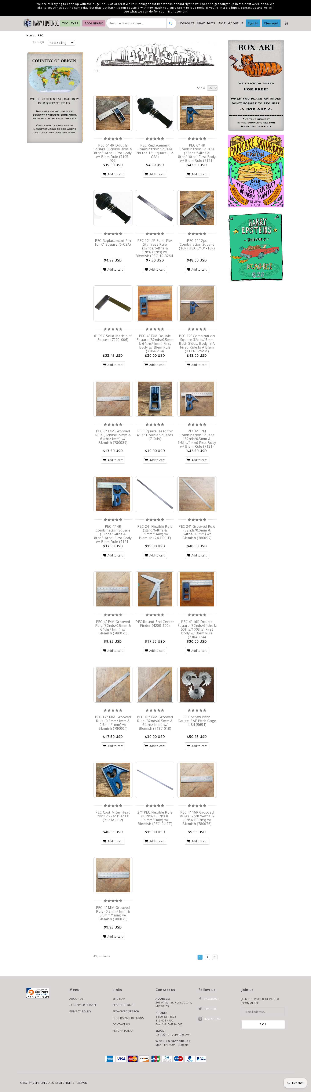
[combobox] (136, 23)
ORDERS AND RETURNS (128, 1018)
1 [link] (200, 957)
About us (236, 23)
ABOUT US (76, 999)
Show (201, 88)
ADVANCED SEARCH (126, 1011)
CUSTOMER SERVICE (83, 1005)
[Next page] (214, 957)
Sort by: (38, 42)
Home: (30, 35)
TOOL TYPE (70, 23)
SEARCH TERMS (123, 1005)
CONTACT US (121, 1024)
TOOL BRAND (93, 23)
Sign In (253, 23)
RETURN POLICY (123, 1030)
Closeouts (186, 23)
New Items (206, 23)
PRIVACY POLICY (80, 1011)
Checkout (271, 23)
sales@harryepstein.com (173, 1034)
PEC (40, 35)
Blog (222, 23)
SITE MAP (119, 999)
